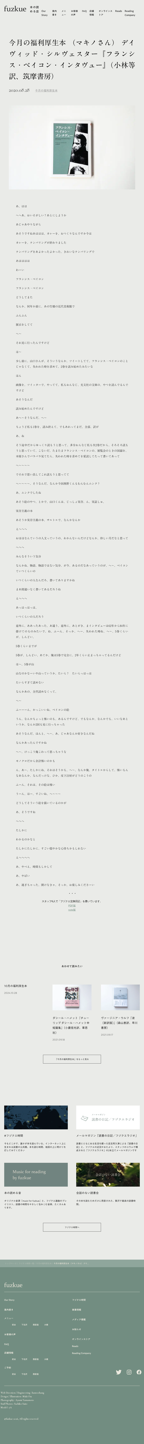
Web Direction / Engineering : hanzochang (22, 1392)
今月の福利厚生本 (46, 90)
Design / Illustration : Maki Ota (16, 1396)
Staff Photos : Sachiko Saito (14, 1403)
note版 (72, 909)
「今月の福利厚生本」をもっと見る (72, 1059)
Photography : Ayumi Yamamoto (17, 1400)
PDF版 (72, 905)
